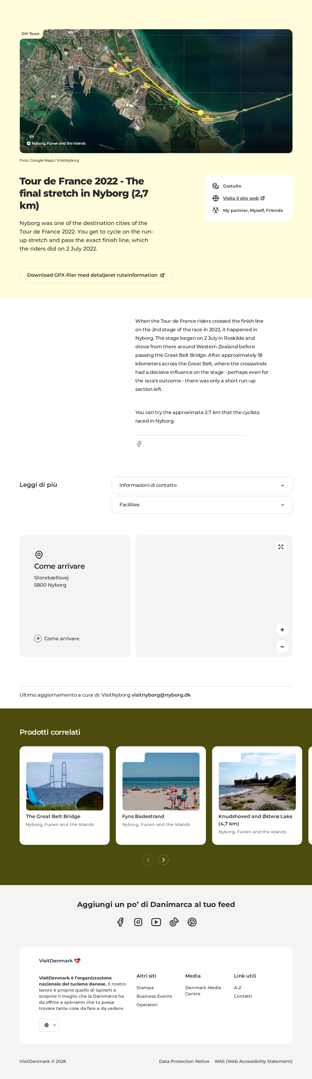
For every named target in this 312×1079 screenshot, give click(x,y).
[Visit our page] (138, 922)
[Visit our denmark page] (120, 922)
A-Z (237, 987)
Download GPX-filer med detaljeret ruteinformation (92, 275)
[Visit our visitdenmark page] (156, 922)
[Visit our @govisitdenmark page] (174, 922)
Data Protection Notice (184, 1061)
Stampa (145, 987)
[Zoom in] (282, 629)
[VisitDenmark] (60, 961)
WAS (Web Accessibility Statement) (253, 1061)
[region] (213, 596)
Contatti (243, 996)
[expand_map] (281, 547)
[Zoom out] (282, 646)
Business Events (154, 996)
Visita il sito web (241, 198)
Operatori (147, 1004)
